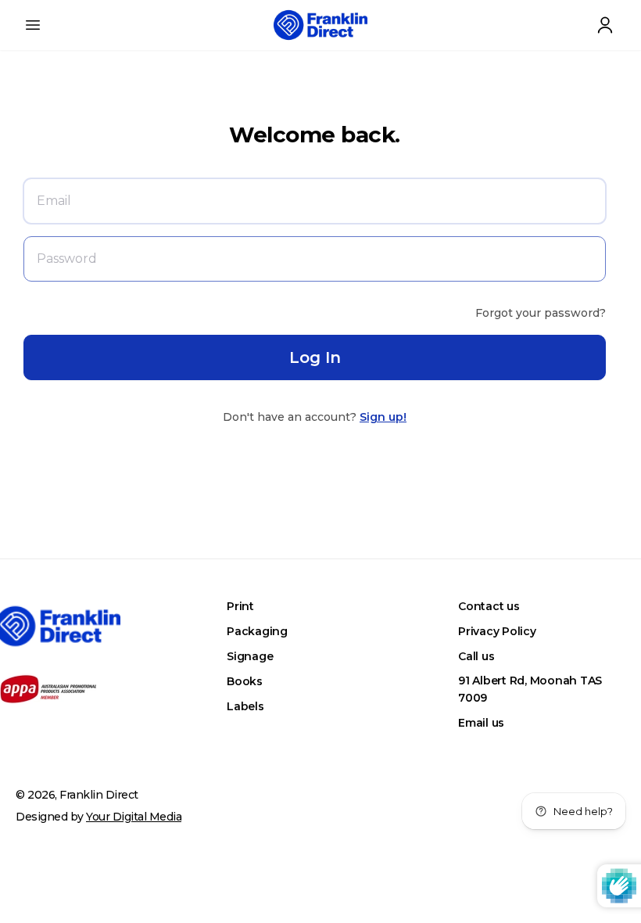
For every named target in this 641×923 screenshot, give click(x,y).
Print (240, 606)
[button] (32, 25)
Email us (481, 723)
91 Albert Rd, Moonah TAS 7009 (530, 689)
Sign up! (383, 417)
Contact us (489, 606)
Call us (476, 656)
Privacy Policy (497, 631)
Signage (250, 656)
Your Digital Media (133, 817)
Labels (245, 706)
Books (245, 681)
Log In (315, 357)
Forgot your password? (540, 313)
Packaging (257, 631)
